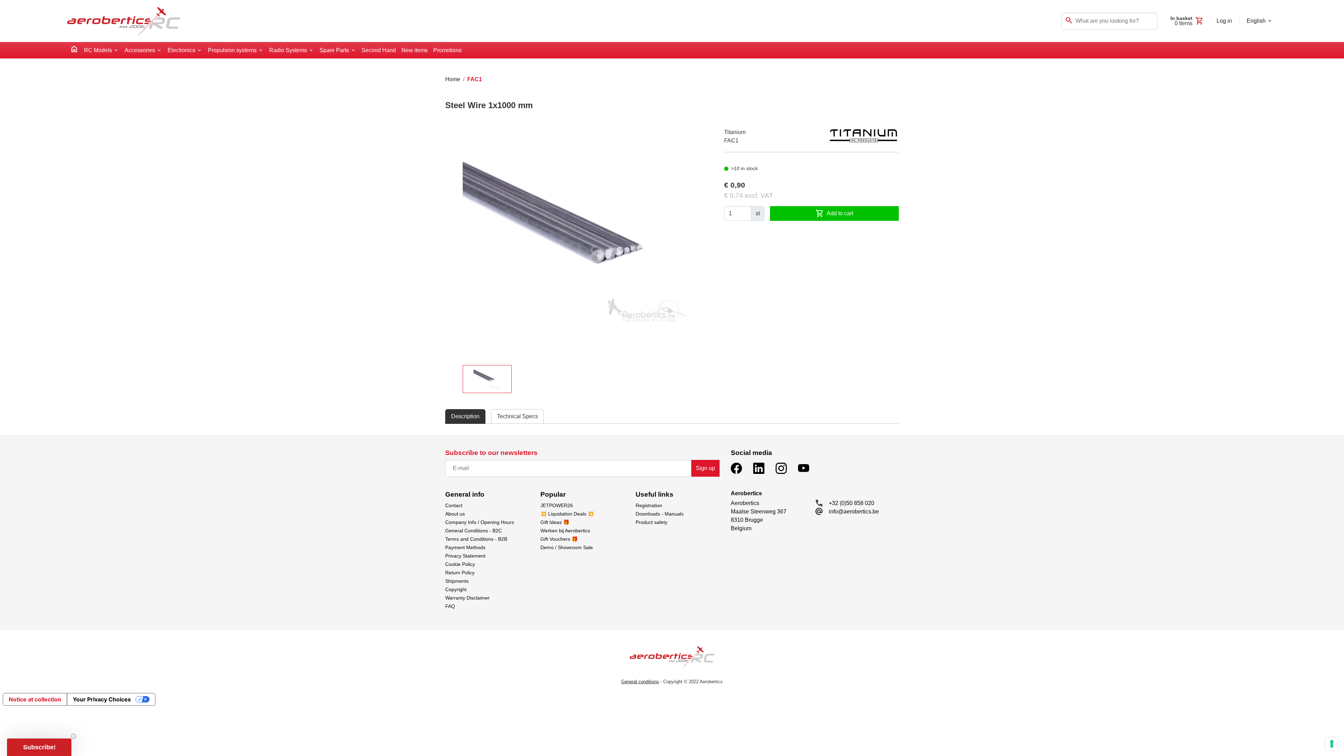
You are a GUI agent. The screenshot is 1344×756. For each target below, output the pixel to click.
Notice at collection (35, 699)
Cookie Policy (460, 564)
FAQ (450, 606)
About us (455, 514)
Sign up (705, 468)
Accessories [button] (140, 50)
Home (452, 79)
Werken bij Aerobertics (565, 530)
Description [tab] (465, 416)
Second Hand (379, 50)
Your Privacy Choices (102, 699)
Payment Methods (465, 547)
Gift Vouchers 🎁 (559, 539)
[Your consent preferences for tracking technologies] (1331, 743)
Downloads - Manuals (660, 514)
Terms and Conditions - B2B (476, 539)
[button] (39, 747)
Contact (453, 505)
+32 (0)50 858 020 (851, 503)
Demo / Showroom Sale (566, 547)
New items (414, 50)
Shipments (457, 581)
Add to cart (834, 213)
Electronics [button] (181, 50)
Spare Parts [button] (334, 50)
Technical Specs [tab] (517, 416)
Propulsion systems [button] (232, 50)
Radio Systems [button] (288, 50)
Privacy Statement (465, 556)
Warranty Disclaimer (467, 598)
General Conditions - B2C (473, 530)
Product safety (651, 522)
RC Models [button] (98, 50)
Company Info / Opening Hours (479, 522)
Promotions (447, 50)
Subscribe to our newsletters (491, 452)
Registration (649, 505)
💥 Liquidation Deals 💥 (567, 514)
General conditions (640, 681)
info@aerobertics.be (854, 511)
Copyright (456, 589)
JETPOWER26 (556, 505)
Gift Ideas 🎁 (554, 522)
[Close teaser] (73, 736)
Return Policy (460, 572)
